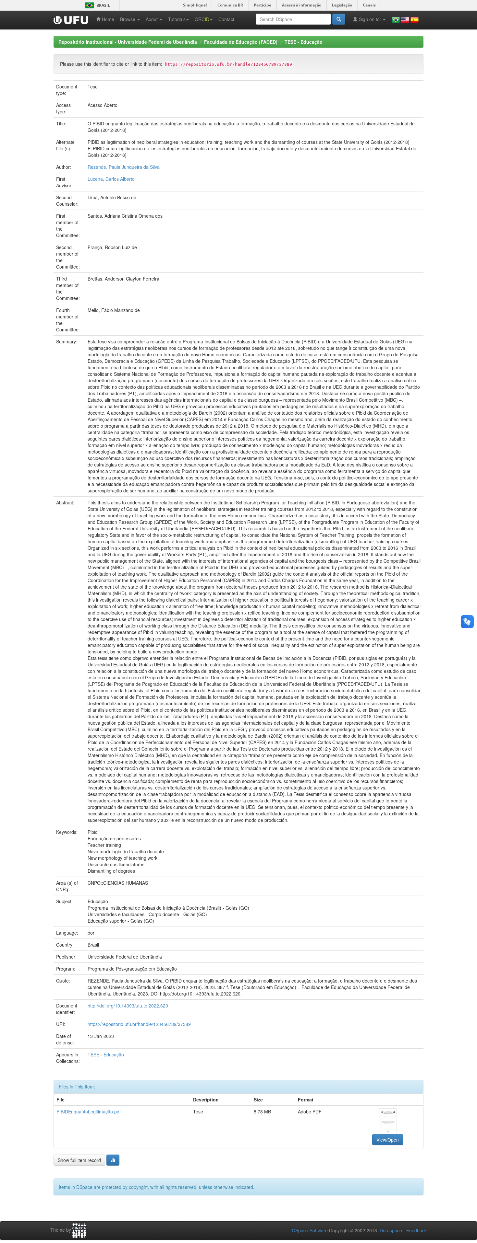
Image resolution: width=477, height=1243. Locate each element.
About (152, 19)
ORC (202, 19)
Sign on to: (370, 19)
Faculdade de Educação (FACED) (240, 42)
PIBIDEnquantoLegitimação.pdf (88, 1111)
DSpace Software (310, 1230)
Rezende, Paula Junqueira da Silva (124, 167)
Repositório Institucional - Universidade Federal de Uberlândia (127, 42)
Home (107, 19)
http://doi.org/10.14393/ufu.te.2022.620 (128, 1005)
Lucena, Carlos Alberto (111, 179)
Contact (226, 19)
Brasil (96, 5)
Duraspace (391, 1230)
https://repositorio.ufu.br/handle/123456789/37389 (139, 1024)
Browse (128, 19)
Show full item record (79, 1160)
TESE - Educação (304, 42)
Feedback (416, 1230)
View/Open (387, 1139)
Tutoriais (177, 19)
